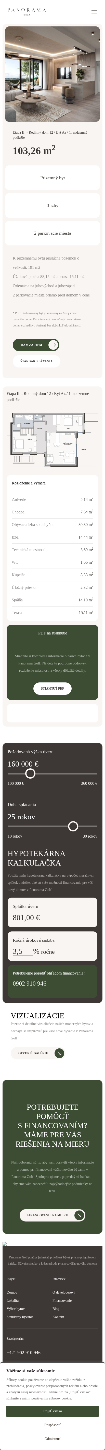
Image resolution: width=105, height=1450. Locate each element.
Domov (12, 1292)
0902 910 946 (29, 983)
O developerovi (63, 1292)
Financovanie (62, 1301)
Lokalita (13, 1301)
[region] (52, 1406)
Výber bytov (16, 1309)
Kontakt (58, 1317)
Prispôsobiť (52, 1425)
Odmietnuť (52, 1439)
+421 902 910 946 (24, 1352)
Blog (55, 1309)
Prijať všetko (52, 1411)
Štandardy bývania (20, 1317)
